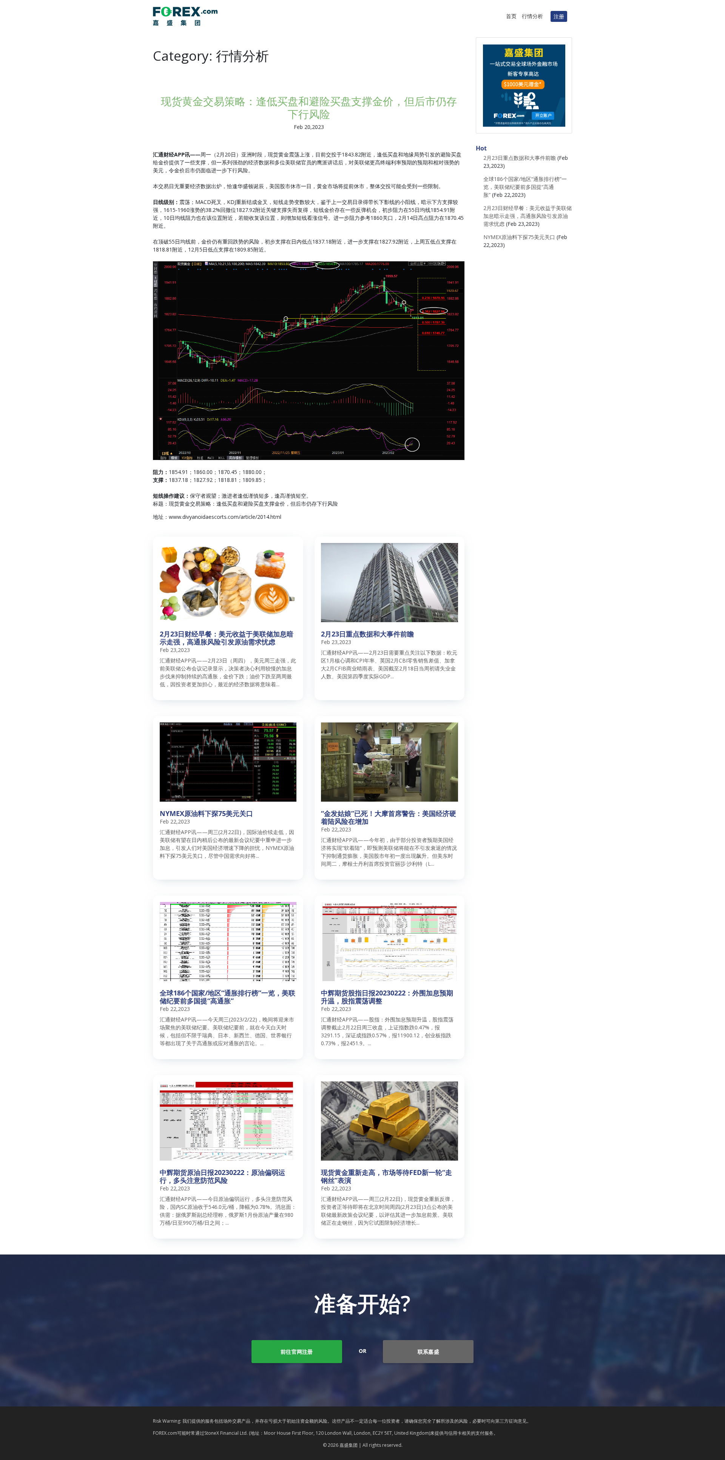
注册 (559, 16)
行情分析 (532, 16)
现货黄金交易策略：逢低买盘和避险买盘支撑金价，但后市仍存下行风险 (309, 107)
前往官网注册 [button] (297, 1351)
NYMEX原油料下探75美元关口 (519, 237)
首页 (511, 16)
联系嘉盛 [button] (428, 1351)
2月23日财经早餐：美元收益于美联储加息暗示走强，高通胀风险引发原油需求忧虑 (527, 215)
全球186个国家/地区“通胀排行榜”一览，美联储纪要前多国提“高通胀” (525, 186)
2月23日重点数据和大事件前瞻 (519, 157)
